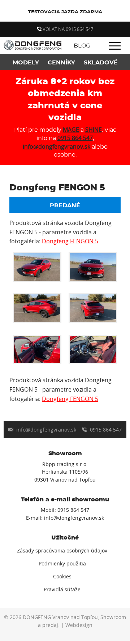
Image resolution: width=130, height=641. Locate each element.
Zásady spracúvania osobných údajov (62, 550)
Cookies (62, 576)
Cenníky (61, 63)
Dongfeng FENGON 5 (70, 241)
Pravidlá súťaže (62, 589)
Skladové (101, 63)
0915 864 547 (75, 138)
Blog (82, 46)
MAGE (71, 130)
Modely (26, 63)
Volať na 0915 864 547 (67, 29)
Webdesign (78, 625)
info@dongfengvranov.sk (56, 146)
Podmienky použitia (62, 563)
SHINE (93, 130)
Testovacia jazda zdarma (65, 12)
